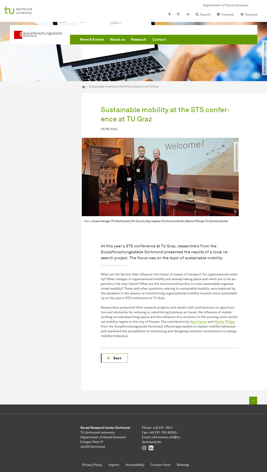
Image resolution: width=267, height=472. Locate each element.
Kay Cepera (198, 322)
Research (138, 39)
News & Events (92, 39)
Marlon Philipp (224, 322)
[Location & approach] (169, 14)
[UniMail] (187, 14)
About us (117, 39)
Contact (159, 39)
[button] (114, 358)
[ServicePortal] (178, 14)
